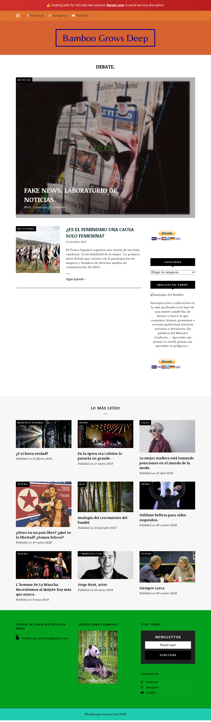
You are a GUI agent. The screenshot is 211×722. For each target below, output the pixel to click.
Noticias (24, 80)
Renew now (115, 5)
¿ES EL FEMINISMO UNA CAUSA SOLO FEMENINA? (100, 232)
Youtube (151, 692)
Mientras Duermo (31, 422)
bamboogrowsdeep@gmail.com (44, 638)
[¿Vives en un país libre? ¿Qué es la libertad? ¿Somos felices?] (44, 504)
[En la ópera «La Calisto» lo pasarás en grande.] (105, 434)
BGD (82, 484)
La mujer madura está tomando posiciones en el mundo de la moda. (166, 463)
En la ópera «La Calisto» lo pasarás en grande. (100, 456)
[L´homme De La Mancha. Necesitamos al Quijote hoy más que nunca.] (44, 565)
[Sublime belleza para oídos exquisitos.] (167, 495)
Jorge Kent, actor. (93, 584)
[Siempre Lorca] (167, 567)
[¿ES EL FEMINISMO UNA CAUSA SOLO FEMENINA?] (38, 249)
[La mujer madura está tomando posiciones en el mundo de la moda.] (167, 436)
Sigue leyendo (76, 279)
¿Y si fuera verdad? (32, 453)
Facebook (152, 682)
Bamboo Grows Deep (105, 38)
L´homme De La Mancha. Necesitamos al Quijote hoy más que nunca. (43, 589)
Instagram (152, 687)
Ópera (83, 422)
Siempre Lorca (151, 588)
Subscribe (168, 655)
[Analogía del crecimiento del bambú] (105, 497)
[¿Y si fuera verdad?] (44, 434)
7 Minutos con (90, 553)
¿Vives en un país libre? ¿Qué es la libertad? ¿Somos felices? (43, 535)
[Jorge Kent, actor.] (105, 565)
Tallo (145, 422)
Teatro (23, 484)
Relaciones (26, 228)
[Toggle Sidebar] (18, 15)
